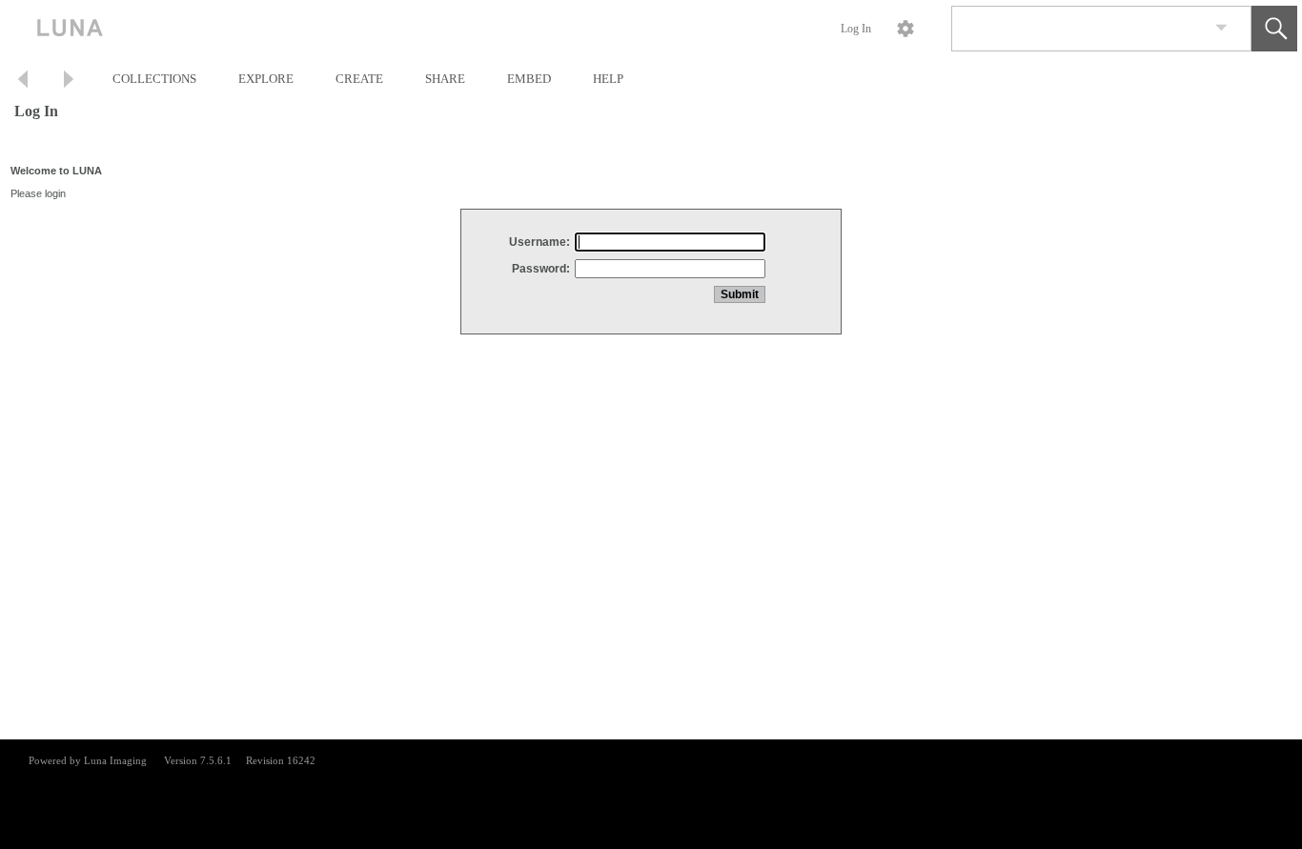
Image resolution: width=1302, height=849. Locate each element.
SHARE (445, 78)
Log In (856, 28)
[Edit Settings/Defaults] (905, 28)
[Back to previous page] (23, 81)
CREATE (359, 78)
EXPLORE (266, 78)
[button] (1274, 28)
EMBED (529, 78)
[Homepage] (359, 28)
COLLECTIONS (154, 78)
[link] (1221, 28)
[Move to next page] (69, 81)
